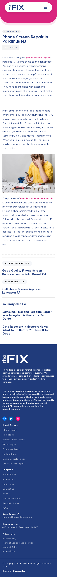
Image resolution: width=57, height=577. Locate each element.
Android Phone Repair (13, 439)
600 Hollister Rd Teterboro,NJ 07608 (20, 527)
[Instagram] (18, 419)
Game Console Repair (13, 459)
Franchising (8, 484)
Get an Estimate (10, 503)
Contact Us (8, 489)
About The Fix (9, 474)
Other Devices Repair (13, 463)
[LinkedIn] (11, 419)
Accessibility (8, 551)
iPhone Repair (11, 31)
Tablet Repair (9, 444)
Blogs (5, 493)
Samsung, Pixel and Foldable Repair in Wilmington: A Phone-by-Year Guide (27, 315)
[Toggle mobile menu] (46, 7)
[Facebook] (4, 419)
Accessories (8, 479)
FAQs (5, 508)
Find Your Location (11, 498)
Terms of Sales (9, 547)
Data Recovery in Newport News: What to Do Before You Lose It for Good (25, 330)
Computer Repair (11, 449)
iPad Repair (8, 435)
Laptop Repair (9, 454)
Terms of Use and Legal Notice (17, 543)
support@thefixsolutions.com (17, 517)
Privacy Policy (9, 538)
